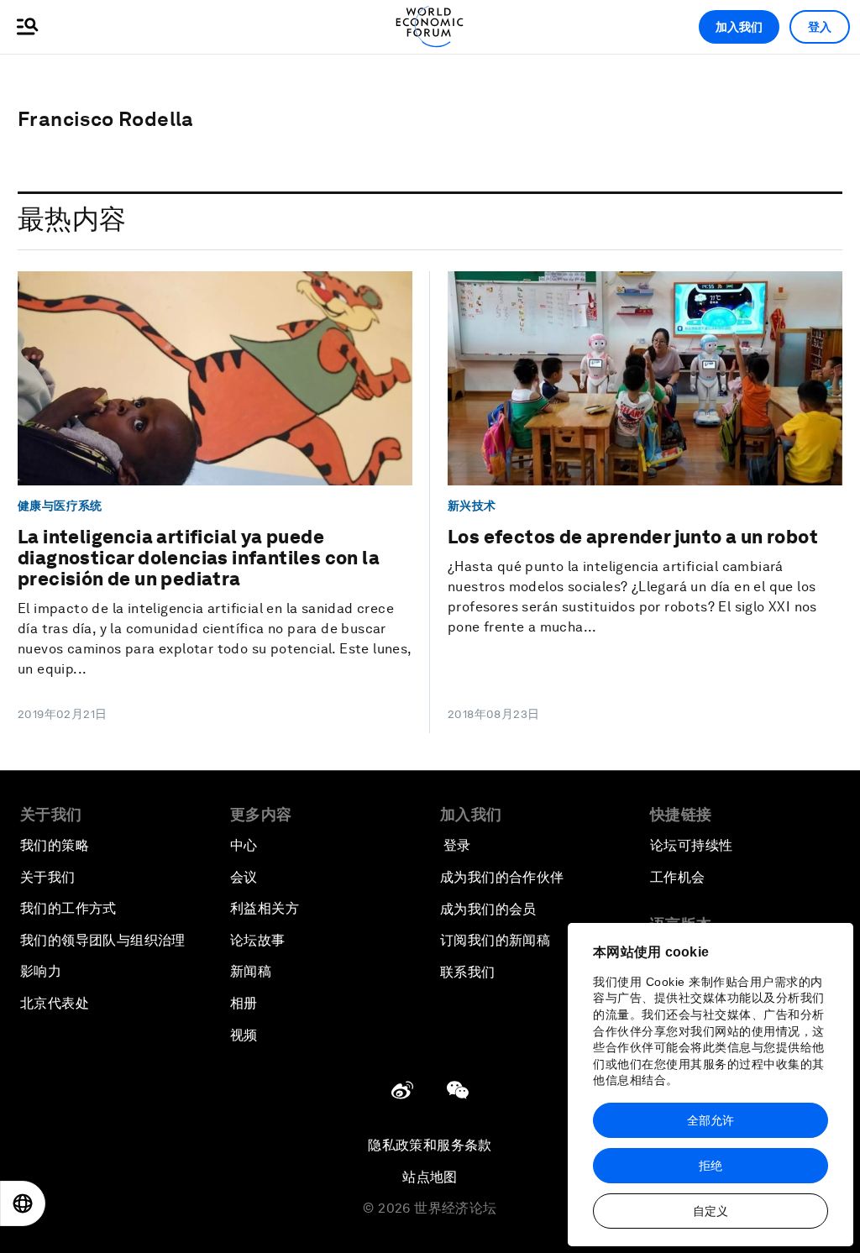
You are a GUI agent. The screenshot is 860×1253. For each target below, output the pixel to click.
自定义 (710, 1211)
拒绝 (710, 1165)
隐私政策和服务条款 (430, 1145)
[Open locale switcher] (23, 1203)
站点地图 (430, 1177)
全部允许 (710, 1120)
